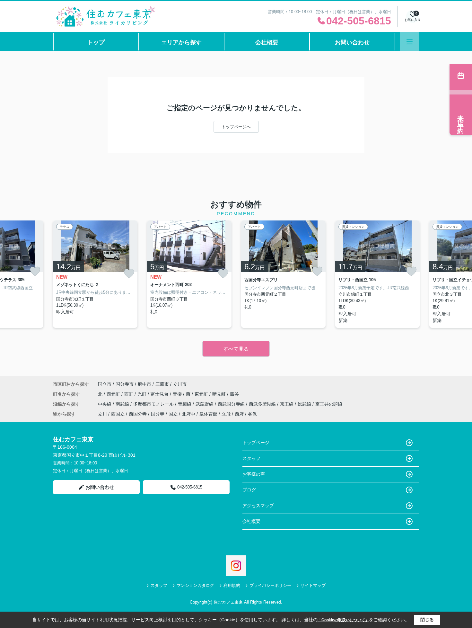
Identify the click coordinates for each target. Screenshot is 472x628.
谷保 (252, 414)
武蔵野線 (205, 404)
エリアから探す (181, 42)
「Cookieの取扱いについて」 (343, 620)
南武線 (123, 404)
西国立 (118, 414)
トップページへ (236, 126)
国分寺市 (125, 384)
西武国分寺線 (232, 404)
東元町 (202, 394)
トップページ (255, 442)
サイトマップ (313, 585)
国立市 (104, 384)
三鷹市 (162, 384)
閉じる (427, 619)
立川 (102, 414)
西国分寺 (138, 414)
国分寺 (157, 414)
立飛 (226, 414)
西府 (239, 414)
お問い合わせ (352, 42)
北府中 (188, 414)
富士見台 (160, 394)
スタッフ (251, 458)
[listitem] (95, 274)
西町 (129, 394)
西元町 (114, 394)
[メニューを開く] (409, 41)
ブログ (249, 489)
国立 (173, 414)
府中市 (144, 384)
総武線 (305, 404)
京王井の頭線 (328, 404)
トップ (96, 42)
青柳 (178, 394)
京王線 (287, 404)
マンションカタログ (195, 585)
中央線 (105, 404)
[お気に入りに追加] (35, 271)
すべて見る (236, 349)
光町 (142, 394)
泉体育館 (208, 414)
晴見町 (219, 394)
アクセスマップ (258, 505)
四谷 (234, 394)
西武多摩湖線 (263, 404)
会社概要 (266, 42)
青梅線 (185, 404)
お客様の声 (253, 474)
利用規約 (231, 585)
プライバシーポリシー (270, 585)
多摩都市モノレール (154, 404)
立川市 (180, 384)
